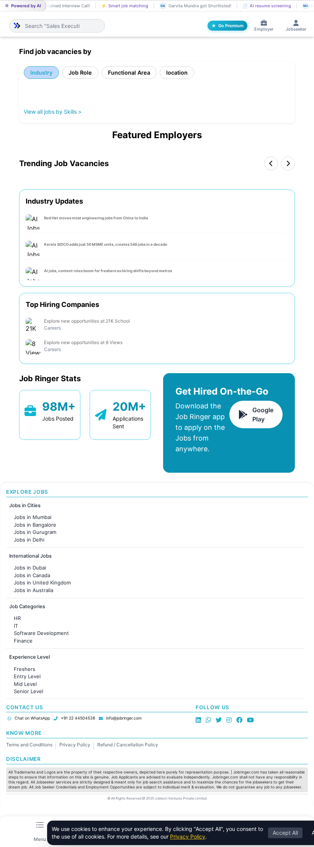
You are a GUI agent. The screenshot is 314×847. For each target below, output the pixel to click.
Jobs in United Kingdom (42, 582)
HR (17, 618)
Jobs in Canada (32, 575)
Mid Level (25, 684)
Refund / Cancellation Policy (127, 744)
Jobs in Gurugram (35, 532)
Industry (41, 72)
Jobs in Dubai (30, 568)
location (177, 72)
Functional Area (129, 72)
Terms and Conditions (29, 744)
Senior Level (28, 691)
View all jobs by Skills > (53, 111)
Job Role (80, 72)
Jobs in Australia (33, 590)
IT (16, 626)
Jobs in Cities (25, 505)
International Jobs (30, 556)
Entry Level (27, 676)
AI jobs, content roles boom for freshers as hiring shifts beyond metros (108, 271)
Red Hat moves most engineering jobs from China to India (96, 218)
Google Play (262, 414)
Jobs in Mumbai (32, 517)
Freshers (24, 669)
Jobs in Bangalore (35, 525)
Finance (23, 641)
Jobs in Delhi (29, 540)
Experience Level (29, 657)
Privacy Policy (74, 744)
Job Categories (27, 606)
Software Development (41, 633)
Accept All (285, 832)
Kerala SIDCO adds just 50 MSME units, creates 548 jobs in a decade (105, 244)
